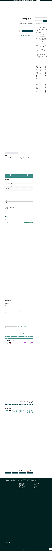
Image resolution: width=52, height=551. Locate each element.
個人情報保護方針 (30, 479)
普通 (11, 186)
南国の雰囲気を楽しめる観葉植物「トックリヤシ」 (37, 86)
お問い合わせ (14, 479)
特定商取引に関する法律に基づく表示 (10, 480)
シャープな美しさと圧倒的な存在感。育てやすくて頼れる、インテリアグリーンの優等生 (45, 71)
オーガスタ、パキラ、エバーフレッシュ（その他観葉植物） (26, 34)
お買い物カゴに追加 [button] (15, 404)
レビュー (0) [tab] (13, 152)
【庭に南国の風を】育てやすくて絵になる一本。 (41, 69)
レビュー (6, 202)
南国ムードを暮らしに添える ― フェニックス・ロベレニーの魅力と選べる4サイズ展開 (37, 71)
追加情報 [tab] (9, 152)
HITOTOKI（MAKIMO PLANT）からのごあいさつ (23, 480)
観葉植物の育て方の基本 (22, 483)
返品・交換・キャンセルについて (10, 479)
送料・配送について (25, 479)
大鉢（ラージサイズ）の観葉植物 (23, 35)
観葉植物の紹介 (21, 487)
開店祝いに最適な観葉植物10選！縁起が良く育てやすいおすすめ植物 (45, 87)
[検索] (46, 18)
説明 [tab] (6, 152)
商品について (17, 479)
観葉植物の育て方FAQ (22, 486)
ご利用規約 (35, 479)
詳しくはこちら (37, 0)
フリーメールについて (23, 479)
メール (6, 213)
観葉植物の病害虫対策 (22, 484)
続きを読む (8, 404)
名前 (6, 210)
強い (11, 188)
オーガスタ (30, 35)
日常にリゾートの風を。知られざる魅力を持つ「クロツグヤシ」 (41, 87)
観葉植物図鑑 (21, 488)
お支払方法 (39, 479)
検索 (45, 21)
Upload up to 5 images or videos (9, 207)
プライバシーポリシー (8, 479)
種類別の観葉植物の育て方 (22, 485)
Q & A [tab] (17, 152)
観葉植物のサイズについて (32, 479)
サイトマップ (19, 479)
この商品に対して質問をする (28, 222)
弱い (11, 189)
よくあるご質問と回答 (33, 480)
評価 (5, 199)
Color (21, 26)
